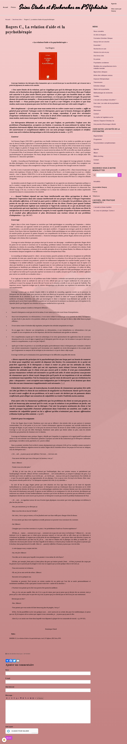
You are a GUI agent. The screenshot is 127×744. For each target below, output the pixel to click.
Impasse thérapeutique (101, 79)
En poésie (97, 59)
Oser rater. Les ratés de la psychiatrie (106, 103)
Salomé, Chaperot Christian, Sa (104, 121)
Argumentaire (98, 136)
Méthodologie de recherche (103, 93)
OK (120, 175)
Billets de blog (98, 156)
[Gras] (6, 698)
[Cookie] (4, 740)
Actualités (97, 181)
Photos (13, 7)
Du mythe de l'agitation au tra (103, 117)
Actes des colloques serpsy (103, 75)
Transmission (98, 82)
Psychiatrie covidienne (101, 63)
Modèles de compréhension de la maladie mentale (105, 67)
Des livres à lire (17, 19)
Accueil (5, 7)
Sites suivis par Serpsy (116, 10)
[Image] (30, 698)
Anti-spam (9, 727)
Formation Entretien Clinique (103, 38)
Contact (96, 114)
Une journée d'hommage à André (105, 124)
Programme (98, 139)
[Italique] (9, 698)
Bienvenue (97, 110)
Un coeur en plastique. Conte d (104, 211)
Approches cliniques (100, 72)
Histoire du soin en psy (101, 52)
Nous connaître (99, 31)
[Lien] (25, 698)
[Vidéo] (33, 698)
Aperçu (41, 698)
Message (8, 695)
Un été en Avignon (100, 35)
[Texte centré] (23, 698)
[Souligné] (11, 698)
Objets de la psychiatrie (101, 89)
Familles (96, 96)
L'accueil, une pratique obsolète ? (105, 100)
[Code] (35, 698)
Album (96, 153)
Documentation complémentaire (104, 143)
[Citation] (20, 698)
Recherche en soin (100, 49)
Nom (7, 670)
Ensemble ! (97, 45)
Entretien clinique (99, 86)
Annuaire (96, 163)
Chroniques (97, 107)
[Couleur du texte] (17, 698)
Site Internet (9, 687)
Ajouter (8, 738)
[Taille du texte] (14, 698)
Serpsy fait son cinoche (101, 42)
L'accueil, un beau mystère (102, 207)
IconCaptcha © (35, 732)
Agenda (113, 4)
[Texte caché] (28, 698)
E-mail (7, 678)
